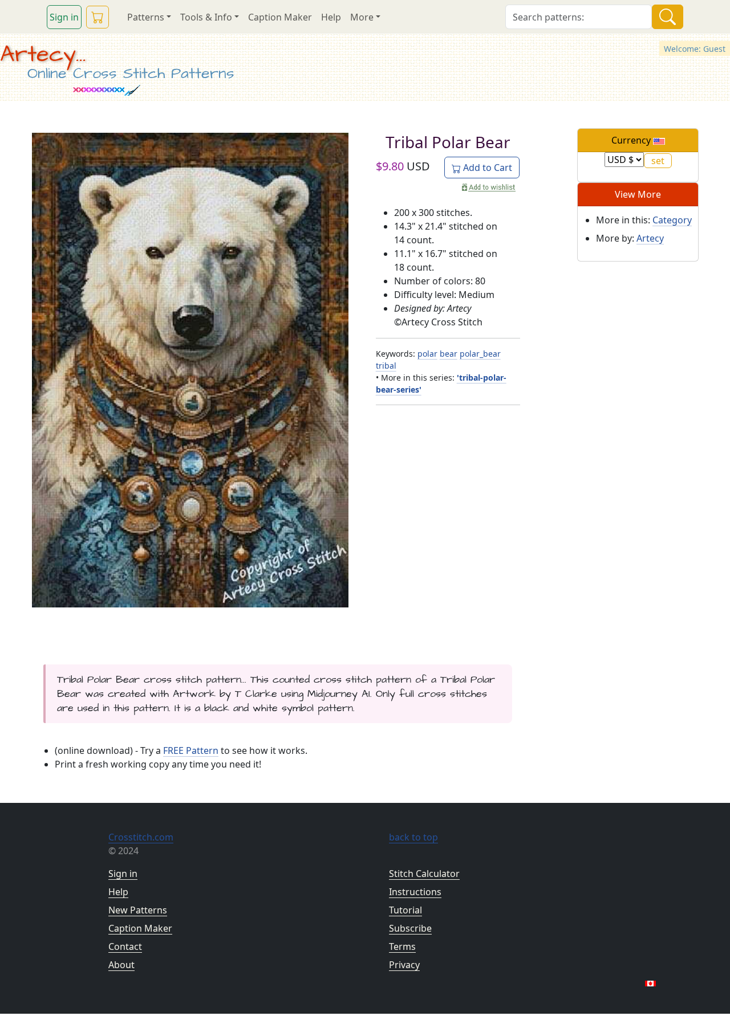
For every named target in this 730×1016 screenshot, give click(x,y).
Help (331, 17)
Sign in (64, 17)
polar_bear (480, 353)
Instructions (415, 892)
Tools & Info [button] (206, 17)
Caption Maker (280, 17)
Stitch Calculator (424, 873)
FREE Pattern (190, 750)
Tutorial (405, 910)
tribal (386, 365)
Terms (402, 946)
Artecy (650, 238)
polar (427, 353)
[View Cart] (97, 17)
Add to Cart (486, 167)
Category (672, 220)
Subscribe (410, 928)
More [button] (362, 17)
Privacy (404, 964)
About (121, 964)
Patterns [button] (145, 17)
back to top (413, 837)
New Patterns (137, 910)
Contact (125, 946)
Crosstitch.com (140, 837)
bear (448, 353)
